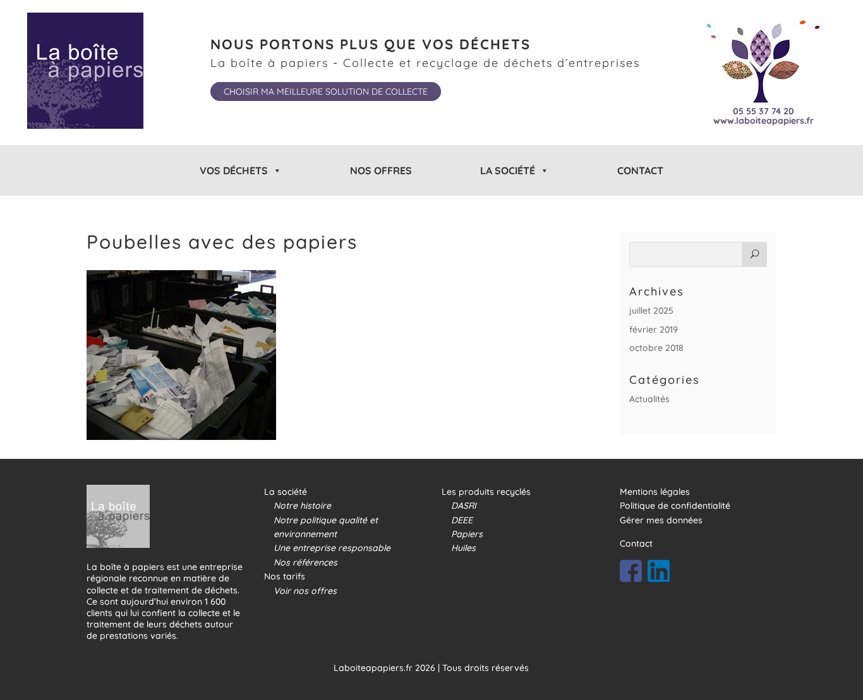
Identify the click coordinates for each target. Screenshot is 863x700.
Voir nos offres (305, 590)
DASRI (463, 505)
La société (285, 491)
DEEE (462, 520)
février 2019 (653, 329)
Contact (640, 170)
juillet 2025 (651, 310)
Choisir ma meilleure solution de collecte (326, 91)
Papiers (467, 534)
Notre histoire (302, 505)
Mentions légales (655, 491)
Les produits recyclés (486, 491)
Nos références (305, 562)
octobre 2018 (656, 347)
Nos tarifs (284, 576)
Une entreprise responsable (332, 548)
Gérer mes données (661, 520)
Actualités (649, 399)
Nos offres (381, 170)
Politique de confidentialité (675, 505)
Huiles (463, 548)
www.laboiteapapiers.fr (763, 121)
